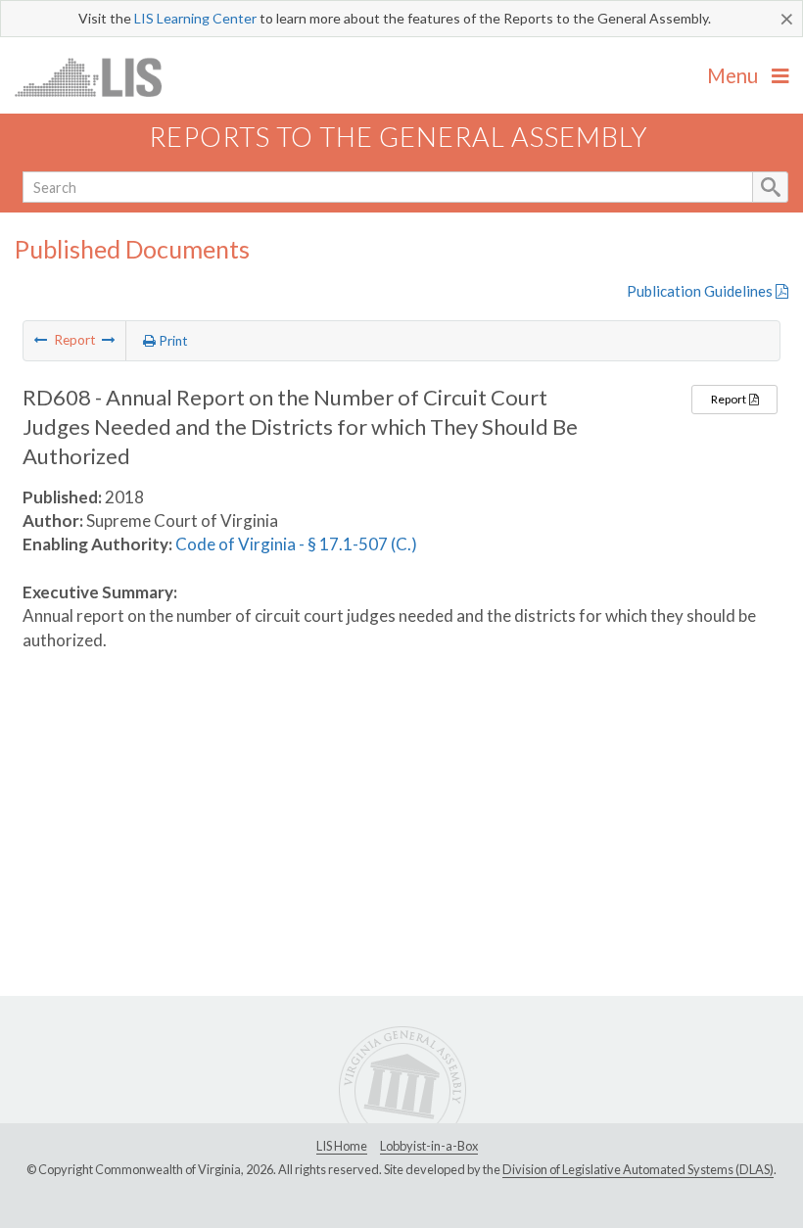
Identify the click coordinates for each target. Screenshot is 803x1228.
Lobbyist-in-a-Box (429, 1146)
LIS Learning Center (195, 18)
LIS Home (341, 1146)
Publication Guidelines (701, 291)
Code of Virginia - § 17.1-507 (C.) (296, 544)
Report (729, 399)
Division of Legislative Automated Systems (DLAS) (638, 1169)
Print (172, 341)
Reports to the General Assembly (398, 136)
